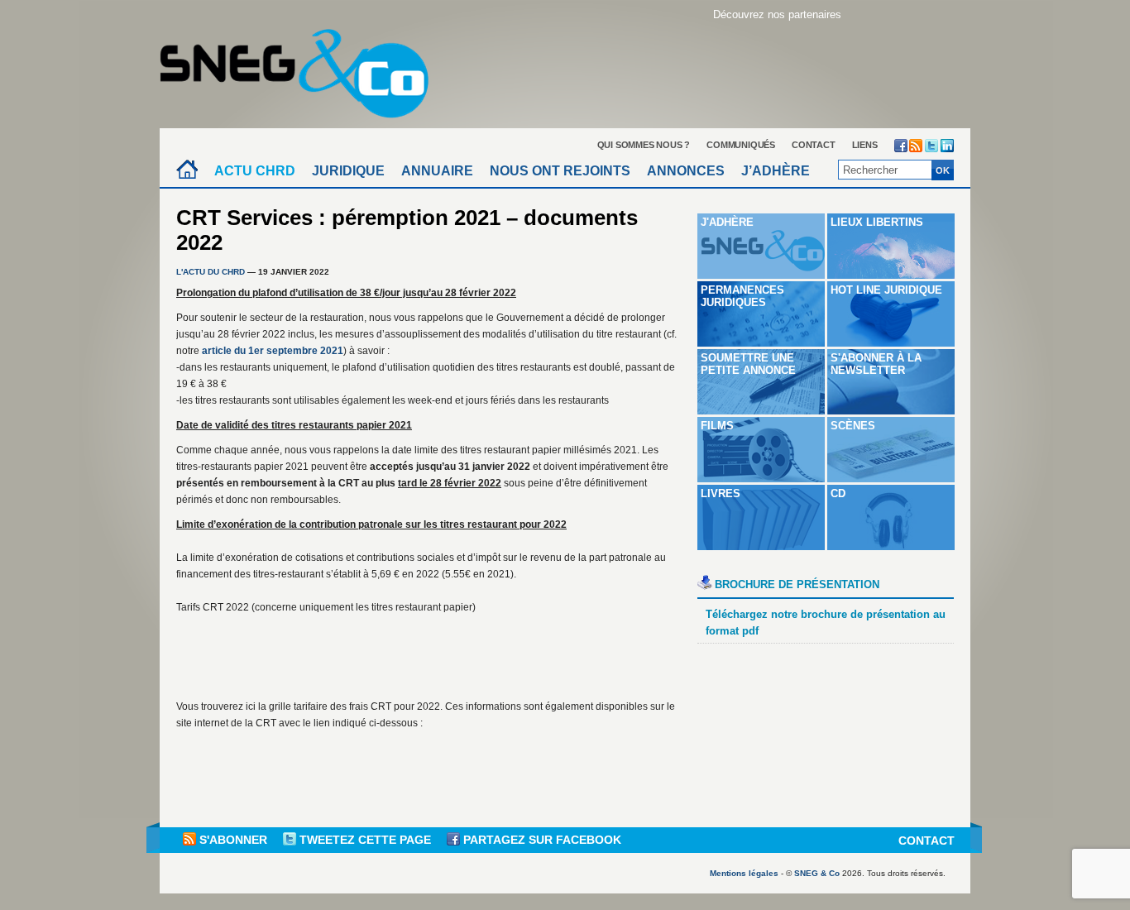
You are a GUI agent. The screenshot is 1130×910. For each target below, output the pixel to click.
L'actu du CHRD (210, 271)
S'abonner (233, 839)
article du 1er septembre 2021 (272, 351)
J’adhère (775, 171)
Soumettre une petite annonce (748, 364)
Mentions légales (744, 873)
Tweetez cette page (365, 839)
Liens (865, 145)
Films (717, 425)
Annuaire (437, 171)
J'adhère (727, 222)
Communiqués (740, 145)
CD (838, 493)
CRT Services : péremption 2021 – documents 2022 (407, 230)
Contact (814, 145)
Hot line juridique (886, 290)
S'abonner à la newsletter (876, 364)
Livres (720, 493)
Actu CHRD (254, 171)
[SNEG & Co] (304, 68)
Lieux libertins (877, 222)
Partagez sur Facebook (540, 839)
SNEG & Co (817, 873)
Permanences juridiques (742, 296)
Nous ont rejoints (560, 171)
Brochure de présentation (797, 584)
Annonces (686, 171)
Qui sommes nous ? (644, 145)
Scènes (853, 425)
